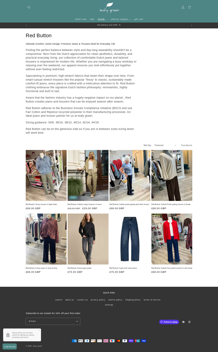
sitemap (109, 305)
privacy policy (98, 300)
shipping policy (133, 300)
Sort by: (148, 145)
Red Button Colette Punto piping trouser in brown (171, 204)
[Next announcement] (192, 25)
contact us (82, 300)
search (58, 300)
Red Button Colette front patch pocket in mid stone (171, 268)
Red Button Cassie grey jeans (80, 268)
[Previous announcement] (26, 25)
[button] (29, 7)
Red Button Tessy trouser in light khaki (41, 204)
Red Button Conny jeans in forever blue (41, 268)
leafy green (37, 346)
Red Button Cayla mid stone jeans (123, 268)
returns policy (115, 300)
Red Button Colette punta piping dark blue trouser (129, 204)
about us (69, 300)
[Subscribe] (76, 321)
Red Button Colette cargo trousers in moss (85, 204)
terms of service (152, 300)
